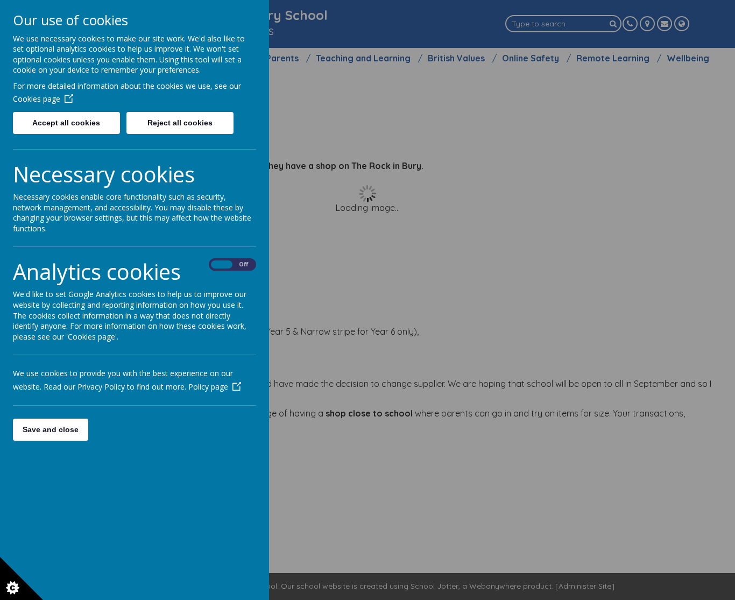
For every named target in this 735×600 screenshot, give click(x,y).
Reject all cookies (180, 122)
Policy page (208, 387)
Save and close (51, 429)
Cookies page (36, 99)
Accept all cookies (66, 122)
